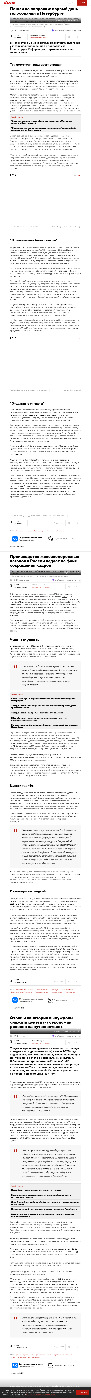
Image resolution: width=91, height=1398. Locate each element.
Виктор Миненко (55, 108)
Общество (19, 531)
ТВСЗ (64, 597)
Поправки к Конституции (35, 531)
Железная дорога (67, 989)
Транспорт (54, 989)
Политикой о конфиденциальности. (41, 1395)
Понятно (82, 1392)
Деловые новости (42, 989)
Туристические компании (63, 1355)
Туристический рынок (43, 1355)
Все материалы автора (39, 38)
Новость (50, 531)
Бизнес (30, 989)
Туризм (18, 1355)
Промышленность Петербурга (21, 992)
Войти (82, 3)
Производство (70, 992)
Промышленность (41, 992)
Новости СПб (21, 989)
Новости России (56, 992)
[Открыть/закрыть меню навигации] (70, 2)
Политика (60, 531)
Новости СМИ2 (17, 547)
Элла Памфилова (69, 250)
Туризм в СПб (28, 1355)
